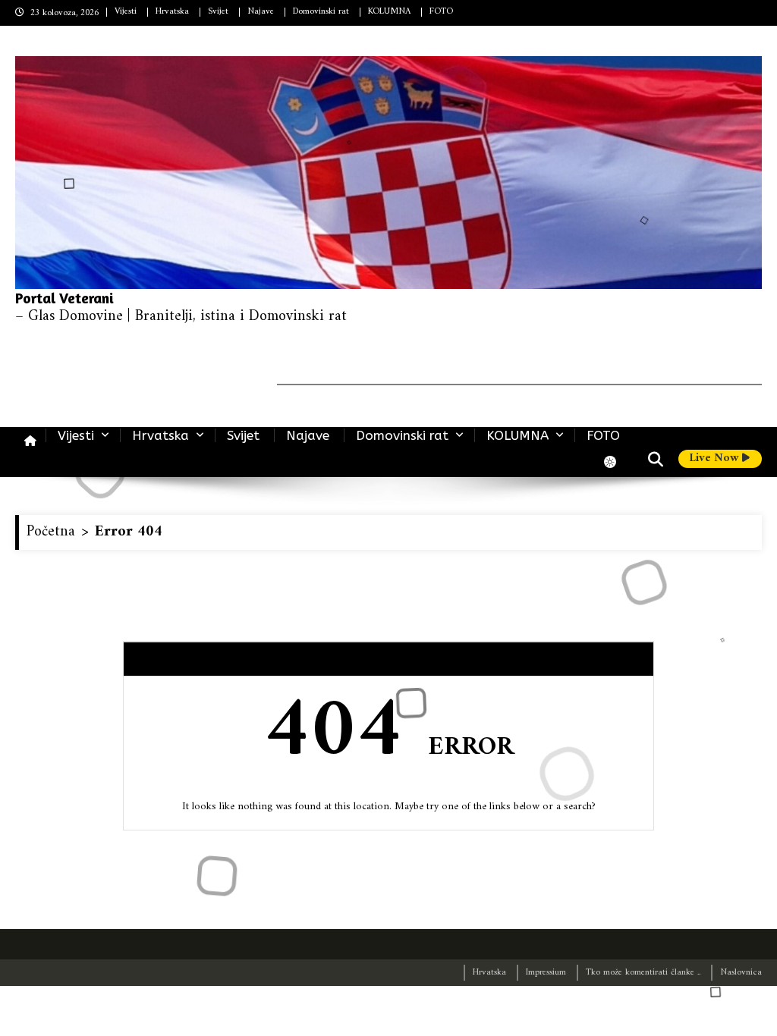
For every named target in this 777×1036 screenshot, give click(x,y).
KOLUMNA (389, 12)
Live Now (715, 459)
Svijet (218, 12)
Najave (260, 12)
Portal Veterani (64, 297)
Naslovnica (741, 973)
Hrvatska (172, 12)
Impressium (546, 973)
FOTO (441, 12)
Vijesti (126, 12)
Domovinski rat (321, 12)
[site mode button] (617, 461)
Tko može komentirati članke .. (643, 973)
